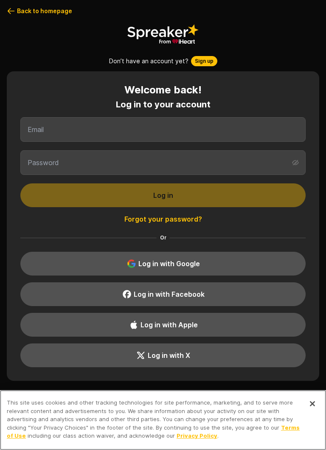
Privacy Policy (197, 435)
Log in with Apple (169, 325)
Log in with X (169, 355)
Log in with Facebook (169, 294)
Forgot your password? (163, 219)
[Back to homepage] (163, 34)
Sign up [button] (204, 61)
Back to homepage (44, 10)
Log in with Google (169, 263)
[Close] (312, 403)
